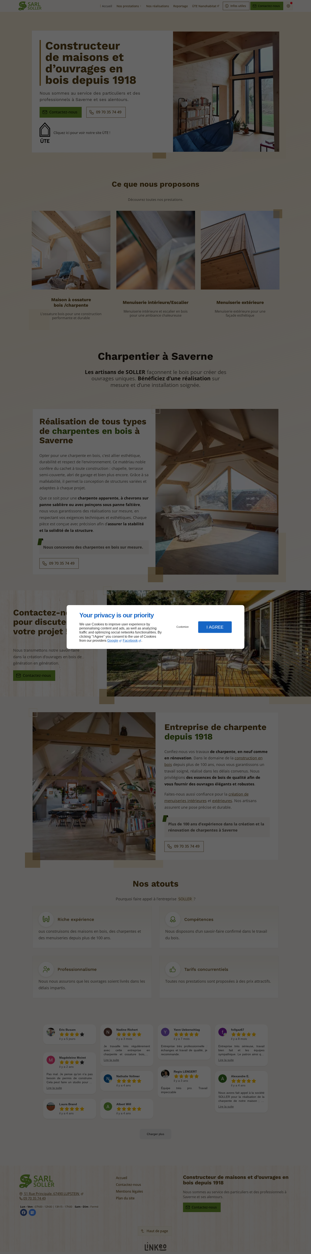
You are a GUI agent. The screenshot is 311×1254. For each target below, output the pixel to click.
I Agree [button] (214, 627)
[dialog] (155, 627)
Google (112, 640)
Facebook (130, 640)
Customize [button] (182, 626)
